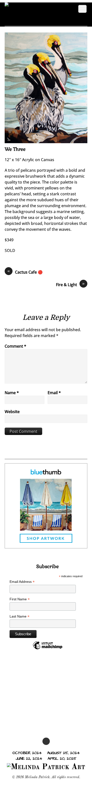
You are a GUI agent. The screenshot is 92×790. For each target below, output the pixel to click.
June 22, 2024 (29, 758)
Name (12, 392)
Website (12, 411)
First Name (20, 599)
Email (54, 392)
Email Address (22, 581)
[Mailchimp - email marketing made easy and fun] (48, 649)
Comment (15, 346)
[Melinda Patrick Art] (35, 18)
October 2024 (27, 753)
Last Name (19, 616)
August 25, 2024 (63, 753)
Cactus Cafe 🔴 (25, 272)
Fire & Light (70, 284)
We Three (15, 149)
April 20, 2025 (62, 758)
